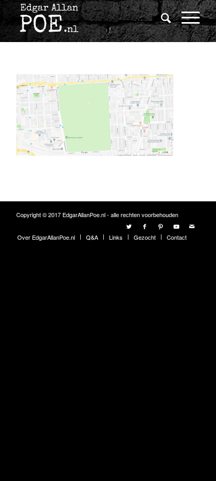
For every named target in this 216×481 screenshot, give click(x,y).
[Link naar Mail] (192, 226)
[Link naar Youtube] (176, 226)
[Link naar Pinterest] (160, 226)
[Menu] (185, 17)
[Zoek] (160, 17)
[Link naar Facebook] (145, 226)
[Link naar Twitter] (129, 226)
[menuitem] (160, 18)
